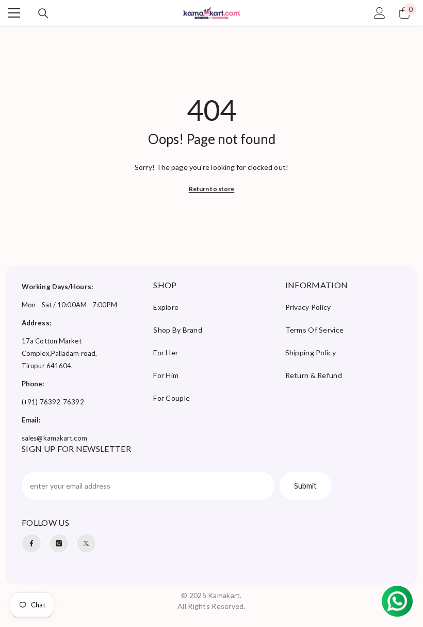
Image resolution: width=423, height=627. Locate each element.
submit (305, 485)
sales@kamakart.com (54, 438)
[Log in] (379, 13)
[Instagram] (59, 543)
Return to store (212, 189)
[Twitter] (86, 543)
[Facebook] (31, 543)
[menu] (14, 13)
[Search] (43, 13)
